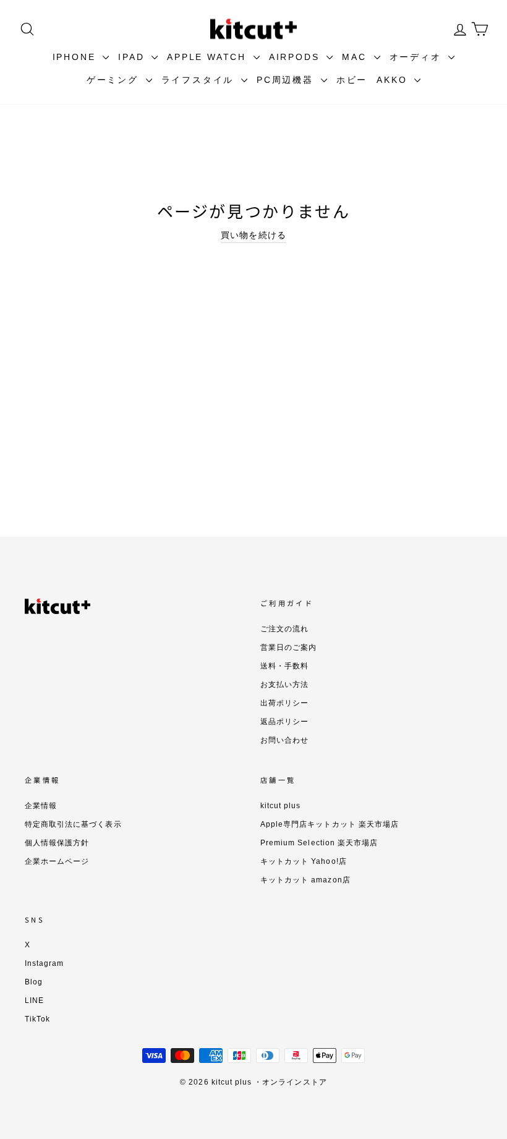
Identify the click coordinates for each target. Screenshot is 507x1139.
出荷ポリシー (284, 703)
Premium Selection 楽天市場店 (319, 842)
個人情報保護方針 (57, 842)
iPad (133, 57)
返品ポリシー (284, 721)
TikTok (37, 1019)
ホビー (351, 80)
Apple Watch (208, 57)
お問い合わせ (284, 740)
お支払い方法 (284, 684)
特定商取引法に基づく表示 (73, 824)
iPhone (76, 57)
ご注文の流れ (284, 629)
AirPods (296, 57)
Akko (394, 80)
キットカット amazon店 (305, 880)
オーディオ (418, 57)
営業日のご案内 (288, 647)
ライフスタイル (199, 80)
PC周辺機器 (287, 80)
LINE (34, 1000)
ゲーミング (115, 80)
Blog (34, 982)
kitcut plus (280, 805)
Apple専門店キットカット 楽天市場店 (329, 824)
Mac (356, 57)
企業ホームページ (57, 861)
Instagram (44, 963)
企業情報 (41, 805)
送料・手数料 (284, 666)
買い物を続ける (253, 235)
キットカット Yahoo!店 (303, 861)
